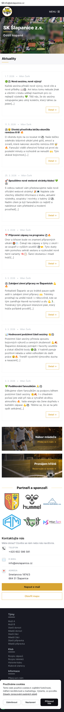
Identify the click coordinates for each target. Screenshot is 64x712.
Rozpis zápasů (15, 656)
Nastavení (30, 702)
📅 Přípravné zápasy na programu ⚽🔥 (28, 235)
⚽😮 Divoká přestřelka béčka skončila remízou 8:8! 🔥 (27, 131)
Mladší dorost (15, 631)
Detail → (52, 109)
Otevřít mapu (32, 596)
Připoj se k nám (16, 678)
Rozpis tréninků (16, 659)
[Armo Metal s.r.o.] (12, 522)
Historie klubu (15, 662)
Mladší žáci (13, 637)
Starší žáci (13, 634)
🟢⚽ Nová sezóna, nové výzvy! (23, 81)
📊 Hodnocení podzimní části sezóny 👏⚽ (29, 334)
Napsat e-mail (32, 586)
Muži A (11, 621)
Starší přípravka (16, 640)
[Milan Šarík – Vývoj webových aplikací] (52, 522)
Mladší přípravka (16, 643)
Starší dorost (14, 627)
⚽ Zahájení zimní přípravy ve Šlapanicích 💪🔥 (30, 285)
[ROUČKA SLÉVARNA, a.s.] (52, 501)
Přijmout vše (49, 702)
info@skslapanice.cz (14, 3)
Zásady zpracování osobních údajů (20, 694)
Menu (53, 11)
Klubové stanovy (16, 665)
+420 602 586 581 (19, 551)
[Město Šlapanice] (12, 502)
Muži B (11, 624)
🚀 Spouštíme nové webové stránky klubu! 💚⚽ (31, 182)
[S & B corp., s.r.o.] (32, 522)
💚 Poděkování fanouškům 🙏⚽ (23, 386)
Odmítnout (11, 702)
